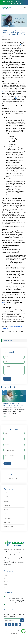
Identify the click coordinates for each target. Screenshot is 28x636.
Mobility (6, 509)
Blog (5, 587)
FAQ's (5, 578)
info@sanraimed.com (9, 1)
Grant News (7, 497)
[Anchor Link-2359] (14, 543)
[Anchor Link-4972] (22, 331)
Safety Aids (7, 522)
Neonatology (7, 518)
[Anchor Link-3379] (13, 478)
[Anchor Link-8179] (19, 331)
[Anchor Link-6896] (6, 624)
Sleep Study (7, 505)
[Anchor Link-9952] (10, 478)
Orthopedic (7, 514)
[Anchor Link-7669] (11, 3)
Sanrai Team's (6, 39)
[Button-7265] (24, 8)
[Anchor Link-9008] (9, 624)
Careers (6, 575)
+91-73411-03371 (21, 1)
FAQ (20, 631)
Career (7, 631)
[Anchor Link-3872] (14, 3)
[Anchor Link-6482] (16, 478)
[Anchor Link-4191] (8, 3)
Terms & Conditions (14, 631)
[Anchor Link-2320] (16, 331)
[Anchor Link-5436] (20, 624)
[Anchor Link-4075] (16, 624)
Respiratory (7, 501)
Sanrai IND (13, 630)
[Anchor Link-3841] (6, 7)
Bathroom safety (8, 527)
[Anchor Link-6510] (17, 3)
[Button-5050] (22, 620)
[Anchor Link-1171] (20, 3)
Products (6, 581)
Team (5, 584)
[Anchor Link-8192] (13, 624)
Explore (10, 416)
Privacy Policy (14, 633)
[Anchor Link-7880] (13, 331)
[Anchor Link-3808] (23, 631)
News (5, 492)
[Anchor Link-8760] (7, 478)
